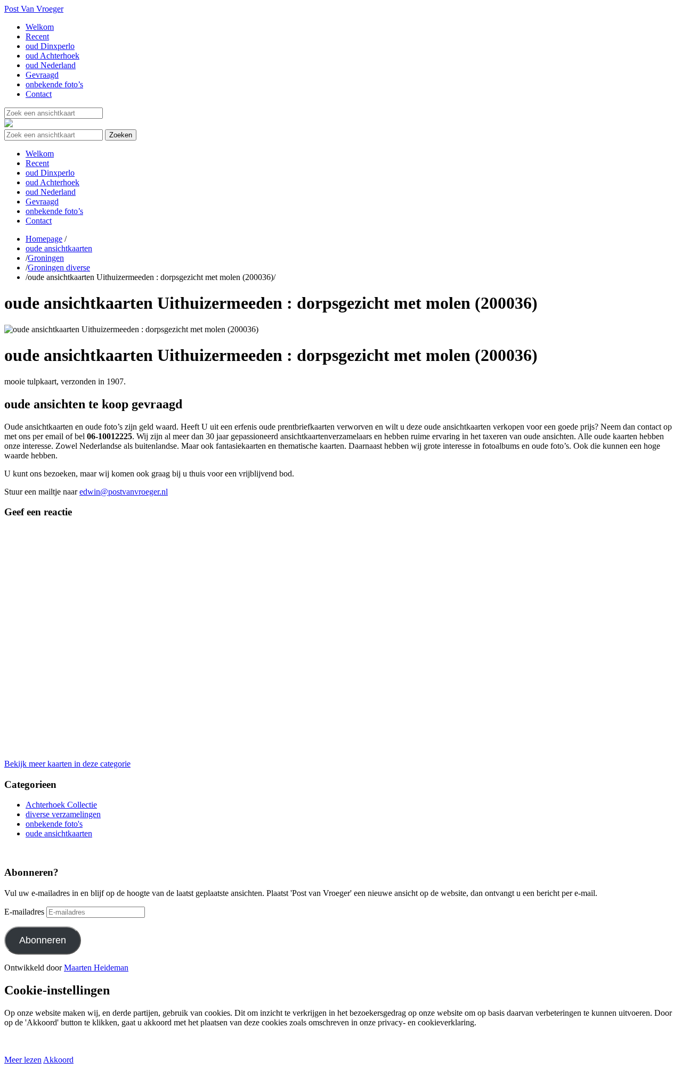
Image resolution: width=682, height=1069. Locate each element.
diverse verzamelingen (63, 814)
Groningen (46, 257)
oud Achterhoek (52, 55)
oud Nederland (51, 65)
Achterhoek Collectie (61, 804)
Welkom (40, 26)
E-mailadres (24, 911)
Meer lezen (23, 1059)
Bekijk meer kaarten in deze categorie (67, 763)
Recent (37, 36)
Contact (39, 93)
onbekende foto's (54, 823)
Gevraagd (42, 74)
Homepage (44, 238)
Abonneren (42, 940)
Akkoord (58, 1059)
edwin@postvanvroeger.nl (123, 491)
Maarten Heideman (96, 967)
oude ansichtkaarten (59, 248)
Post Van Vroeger (33, 8)
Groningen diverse (59, 267)
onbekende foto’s (54, 84)
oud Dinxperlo (50, 46)
